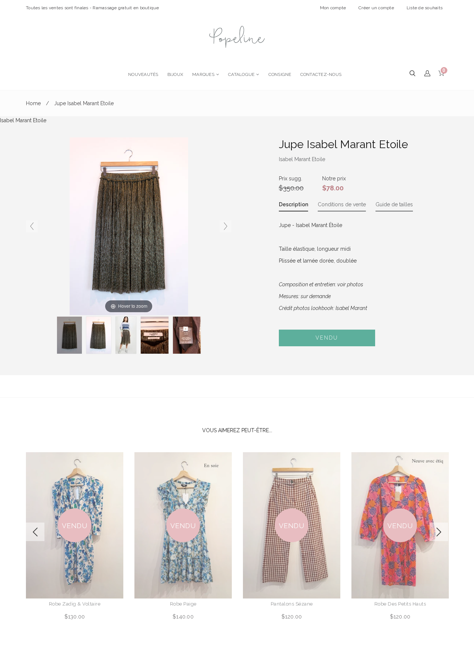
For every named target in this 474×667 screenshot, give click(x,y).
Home (33, 103)
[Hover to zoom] (129, 226)
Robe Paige (183, 604)
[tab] (293, 205)
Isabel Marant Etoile (302, 159)
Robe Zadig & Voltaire (75, 604)
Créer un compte (376, 7)
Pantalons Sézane (292, 604)
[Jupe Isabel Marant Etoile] (126, 335)
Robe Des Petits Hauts (400, 604)
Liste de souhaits (425, 7)
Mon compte (333, 7)
